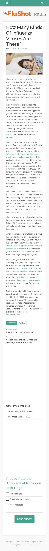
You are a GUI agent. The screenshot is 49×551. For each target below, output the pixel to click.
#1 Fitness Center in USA (19, 417)
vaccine (37, 280)
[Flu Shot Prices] (24, 13)
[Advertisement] (24, 376)
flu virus (19, 191)
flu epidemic (22, 280)
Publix (19, 312)
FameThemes (32, 545)
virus (12, 169)
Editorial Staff (11, 49)
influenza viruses (21, 223)
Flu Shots (22, 323)
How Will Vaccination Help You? (20, 332)
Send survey (24, 518)
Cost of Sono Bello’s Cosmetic (20, 411)
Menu (13, 3)
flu (14, 105)
